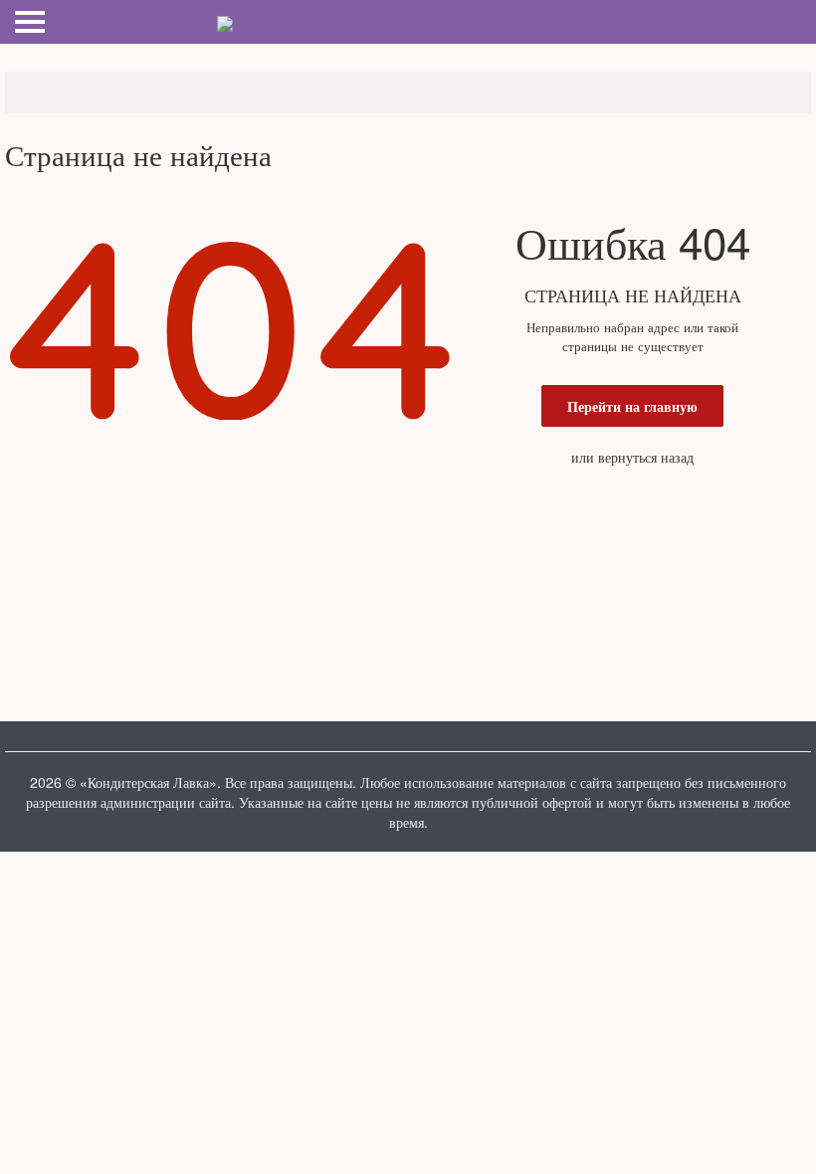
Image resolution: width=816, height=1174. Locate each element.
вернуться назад (646, 457)
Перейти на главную (632, 406)
